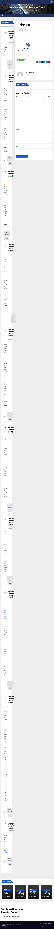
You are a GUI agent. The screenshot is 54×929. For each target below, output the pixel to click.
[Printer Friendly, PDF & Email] (21, 60)
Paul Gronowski (30, 29)
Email (18, 138)
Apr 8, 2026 (20, 896)
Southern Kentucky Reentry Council (27, 7)
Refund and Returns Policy (37, 926)
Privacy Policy (48, 926)
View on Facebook (10, 63)
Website (18, 146)
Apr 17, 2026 (7, 896)
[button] (51, 15)
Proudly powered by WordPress (7, 924)
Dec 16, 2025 (33, 896)
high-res (46, 66)
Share (10, 67)
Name (18, 129)
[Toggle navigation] (27, 15)
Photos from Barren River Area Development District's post (5, 612)
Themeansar (3, 925)
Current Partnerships (32, 889)
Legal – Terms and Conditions (45, 923)
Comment (19, 100)
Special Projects (6, 889)
